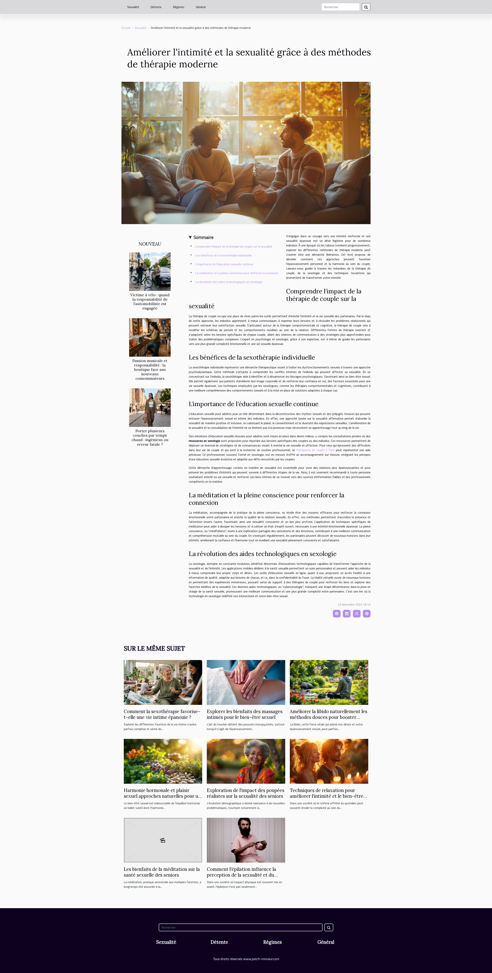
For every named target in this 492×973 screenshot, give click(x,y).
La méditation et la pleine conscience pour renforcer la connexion (236, 273)
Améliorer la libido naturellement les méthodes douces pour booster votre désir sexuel (328, 717)
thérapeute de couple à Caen (315, 450)
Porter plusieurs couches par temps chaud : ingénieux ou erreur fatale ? (150, 437)
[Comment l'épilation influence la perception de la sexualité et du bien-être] (246, 839)
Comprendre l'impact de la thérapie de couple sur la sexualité (233, 246)
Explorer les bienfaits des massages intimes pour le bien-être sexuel (245, 714)
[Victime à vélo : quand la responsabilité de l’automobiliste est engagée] (150, 271)
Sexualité (133, 7)
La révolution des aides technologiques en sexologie (229, 282)
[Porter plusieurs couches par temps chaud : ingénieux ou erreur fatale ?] (150, 407)
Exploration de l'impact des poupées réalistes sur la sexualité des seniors (245, 793)
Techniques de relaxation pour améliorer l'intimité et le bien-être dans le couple (326, 796)
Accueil (125, 27)
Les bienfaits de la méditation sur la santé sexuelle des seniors (162, 872)
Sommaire (204, 237)
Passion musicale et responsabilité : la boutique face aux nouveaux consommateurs (149, 369)
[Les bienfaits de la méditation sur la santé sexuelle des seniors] (163, 839)
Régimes (178, 7)
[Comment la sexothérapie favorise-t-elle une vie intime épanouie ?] (163, 682)
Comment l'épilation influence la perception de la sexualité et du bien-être (241, 875)
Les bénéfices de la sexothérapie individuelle (223, 255)
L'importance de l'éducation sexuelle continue (224, 264)
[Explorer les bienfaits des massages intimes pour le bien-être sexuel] (246, 682)
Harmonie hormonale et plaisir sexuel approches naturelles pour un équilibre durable (162, 796)
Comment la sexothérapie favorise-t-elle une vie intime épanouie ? (162, 714)
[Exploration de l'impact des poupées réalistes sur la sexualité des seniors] (246, 761)
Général (200, 7)
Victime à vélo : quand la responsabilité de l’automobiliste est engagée (150, 301)
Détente (155, 7)
